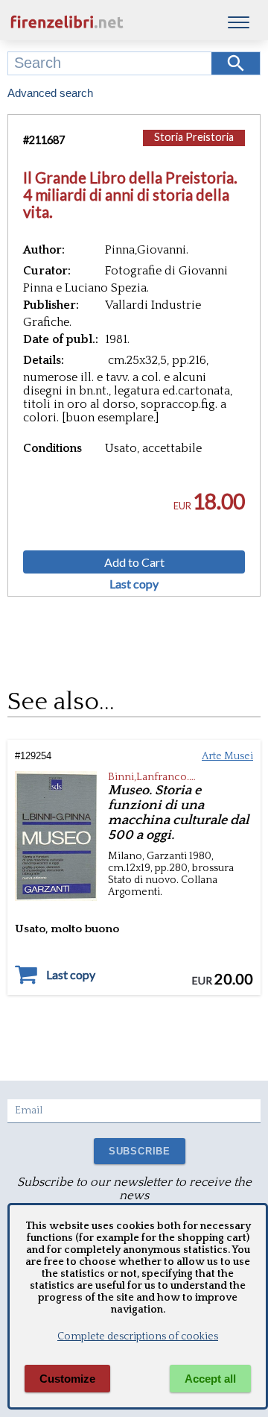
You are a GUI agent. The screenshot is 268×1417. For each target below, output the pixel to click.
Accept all (210, 1378)
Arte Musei (227, 756)
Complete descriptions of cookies (137, 1336)
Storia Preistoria (194, 137)
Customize (67, 1378)
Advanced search (50, 93)
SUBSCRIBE (139, 1151)
